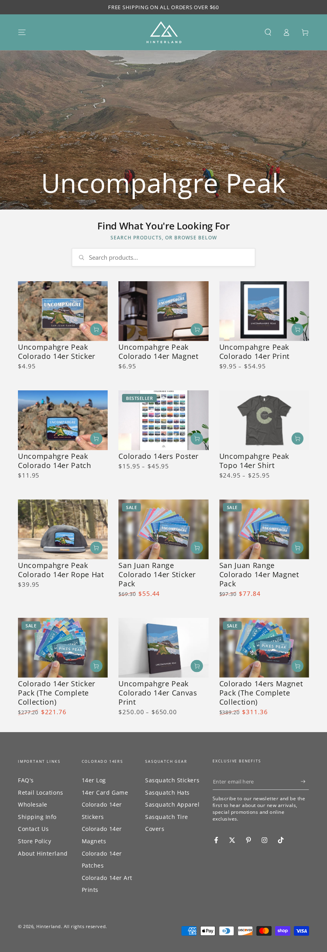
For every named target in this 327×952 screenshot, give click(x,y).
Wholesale (32, 804)
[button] (267, 32)
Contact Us (33, 829)
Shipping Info (37, 817)
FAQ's (26, 780)
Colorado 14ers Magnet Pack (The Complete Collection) (261, 693)
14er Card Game (105, 792)
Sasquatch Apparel (172, 804)
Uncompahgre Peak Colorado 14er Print (254, 351)
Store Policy (34, 841)
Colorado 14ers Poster (158, 456)
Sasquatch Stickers (172, 780)
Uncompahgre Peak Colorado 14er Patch (54, 460)
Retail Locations (40, 792)
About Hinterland (43, 853)
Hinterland (48, 926)
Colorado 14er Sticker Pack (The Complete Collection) (56, 693)
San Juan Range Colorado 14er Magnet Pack (259, 574)
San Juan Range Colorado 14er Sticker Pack (157, 574)
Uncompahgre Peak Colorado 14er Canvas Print (157, 693)
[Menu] (22, 32)
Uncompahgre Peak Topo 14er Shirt (254, 460)
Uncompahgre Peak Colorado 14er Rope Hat (61, 569)
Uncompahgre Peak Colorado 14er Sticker (56, 351)
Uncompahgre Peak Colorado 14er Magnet (158, 351)
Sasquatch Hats (167, 792)
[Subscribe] (305, 781)
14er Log (94, 780)
